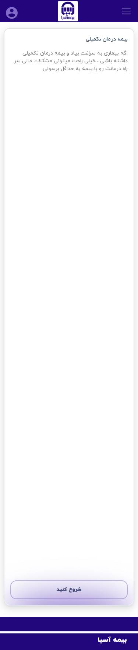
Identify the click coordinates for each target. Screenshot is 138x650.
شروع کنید (69, 589)
